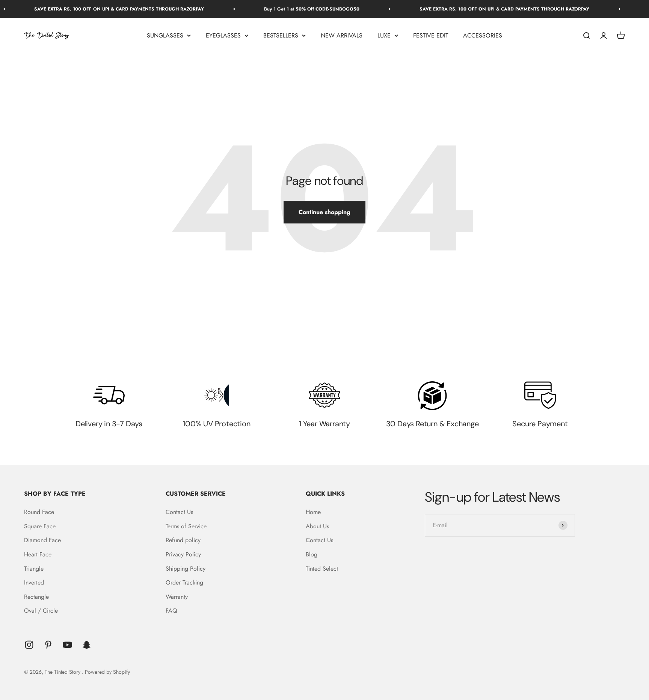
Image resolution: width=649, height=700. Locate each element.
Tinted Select (322, 568)
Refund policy (183, 540)
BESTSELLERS (280, 35)
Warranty (177, 596)
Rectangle (36, 596)
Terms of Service (186, 526)
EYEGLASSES (223, 35)
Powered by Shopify (107, 672)
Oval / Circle (41, 610)
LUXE (384, 35)
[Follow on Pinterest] (48, 645)
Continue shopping (324, 212)
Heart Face (37, 554)
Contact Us (179, 512)
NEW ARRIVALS (341, 35)
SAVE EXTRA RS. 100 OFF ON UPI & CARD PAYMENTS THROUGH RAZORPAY (105, 9)
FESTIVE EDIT (430, 35)
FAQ (171, 610)
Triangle (34, 568)
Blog (311, 554)
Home (313, 512)
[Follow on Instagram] (29, 645)
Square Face (40, 526)
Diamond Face (42, 540)
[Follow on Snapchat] (87, 645)
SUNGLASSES (165, 35)
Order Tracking (184, 582)
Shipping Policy (185, 568)
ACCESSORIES (482, 35)
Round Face (39, 512)
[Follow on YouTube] (67, 645)
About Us (317, 526)
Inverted (34, 582)
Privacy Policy (183, 554)
